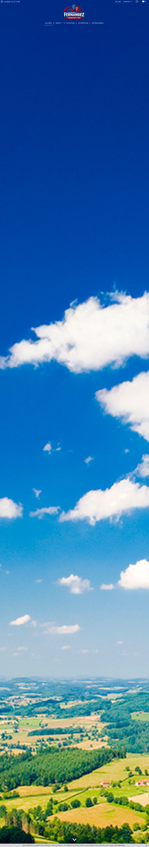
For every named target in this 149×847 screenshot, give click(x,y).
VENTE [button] (58, 23)
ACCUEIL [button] (48, 23)
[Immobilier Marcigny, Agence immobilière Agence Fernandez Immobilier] (74, 10)
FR (116, 2)
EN (120, 2)
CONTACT (127, 2)
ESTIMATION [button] (83, 23)
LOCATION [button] (70, 23)
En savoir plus (120, 845)
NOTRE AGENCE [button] (98, 23)
